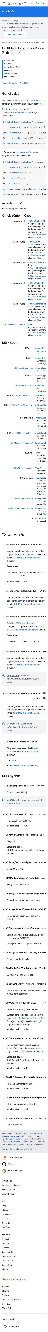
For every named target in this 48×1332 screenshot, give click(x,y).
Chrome (5, 1243)
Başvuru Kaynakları (36, 43)
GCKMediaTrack (22, 433)
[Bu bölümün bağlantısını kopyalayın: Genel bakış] (21, 94)
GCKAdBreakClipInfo (20, 405)
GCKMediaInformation (31, 100)
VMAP (38, 468)
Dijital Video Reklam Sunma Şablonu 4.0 (25, 1018)
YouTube (6, 1227)
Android (5, 1239)
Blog (4, 1206)
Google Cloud (7, 1261)
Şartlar (5, 1319)
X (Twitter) (6, 1223)
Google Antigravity (10, 1256)
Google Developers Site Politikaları (18, 1142)
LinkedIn (5, 1219)
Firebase (5, 1248)
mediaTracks (41, 433)
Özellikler (24, 83)
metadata (16, 183)
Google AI (6, 1304)
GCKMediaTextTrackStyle (21, 443)
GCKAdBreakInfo (22, 395)
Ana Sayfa (8, 11)
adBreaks (39, 395)
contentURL (40, 358)
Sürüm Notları (8, 1194)
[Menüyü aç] (4, 3)
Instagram (6, 1214)
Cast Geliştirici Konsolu (11, 1185)
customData (40, 518)
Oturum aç (40, 3)
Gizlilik (12, 1319)
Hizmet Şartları (8, 1190)
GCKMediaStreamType (23, 368)
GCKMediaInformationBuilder (17, 122)
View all (5, 1269)
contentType (18, 172)
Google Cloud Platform (11, 1299)
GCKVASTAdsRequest (22, 468)
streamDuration (19, 138)
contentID (16, 132)
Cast (26, 3)
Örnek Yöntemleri (10, 83)
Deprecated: (13, 675)
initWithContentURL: (37, 221)
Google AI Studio (9, 1252)
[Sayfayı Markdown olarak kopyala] (20, 53)
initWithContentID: (36, 283)
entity (37, 453)
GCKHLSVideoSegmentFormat (20, 508)
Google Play (7, 1265)
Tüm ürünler (7, 1308)
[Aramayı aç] (32, 3)
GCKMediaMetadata (23, 385)
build (30, 324)
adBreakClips (41, 405)
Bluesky (5, 1210)
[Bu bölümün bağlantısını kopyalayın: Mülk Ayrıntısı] (24, 776)
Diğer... (39, 237)
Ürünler (16, 43)
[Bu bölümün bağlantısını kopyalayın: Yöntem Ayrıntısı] (28, 534)
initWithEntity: (34, 242)
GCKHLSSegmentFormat (23, 499)
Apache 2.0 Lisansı (9, 1139)
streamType (17, 178)
